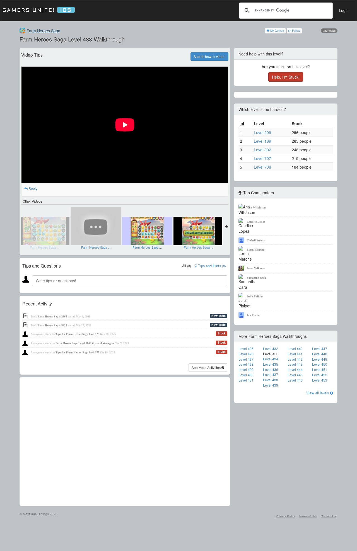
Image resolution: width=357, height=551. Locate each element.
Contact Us (328, 516)
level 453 (319, 380)
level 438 (270, 379)
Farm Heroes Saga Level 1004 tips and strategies (85, 343)
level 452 (319, 374)
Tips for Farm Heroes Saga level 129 (77, 334)
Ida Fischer (253, 315)
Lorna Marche (255, 249)
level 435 (270, 364)
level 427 (246, 359)
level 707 (262, 158)
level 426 (246, 353)
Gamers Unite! (37, 10)
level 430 (246, 374)
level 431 (246, 380)
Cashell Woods (256, 240)
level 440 (295, 348)
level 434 (270, 358)
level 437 (270, 374)
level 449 (319, 359)
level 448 (319, 353)
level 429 (246, 369)
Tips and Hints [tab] (211, 265)
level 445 (295, 374)
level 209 (262, 132)
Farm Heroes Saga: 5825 (52, 325)
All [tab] (186, 265)
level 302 (262, 149)
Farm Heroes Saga (43, 30)
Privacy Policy (285, 516)
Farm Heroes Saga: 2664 (52, 316)
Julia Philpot (255, 296)
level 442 (295, 359)
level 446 (295, 380)
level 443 (295, 364)
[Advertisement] (124, 441)
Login (344, 10)
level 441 (295, 353)
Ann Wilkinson (256, 207)
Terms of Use (308, 516)
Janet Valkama (256, 268)
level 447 (319, 348)
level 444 (295, 369)
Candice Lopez (256, 221)
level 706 (262, 167)
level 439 (270, 385)
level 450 (319, 364)
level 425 (246, 348)
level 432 (270, 348)
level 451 (319, 369)
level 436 (270, 369)
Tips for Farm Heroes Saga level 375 (77, 352)
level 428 (246, 364)
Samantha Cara (256, 277)
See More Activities (206, 367)
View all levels (318, 392)
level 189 (262, 141)
